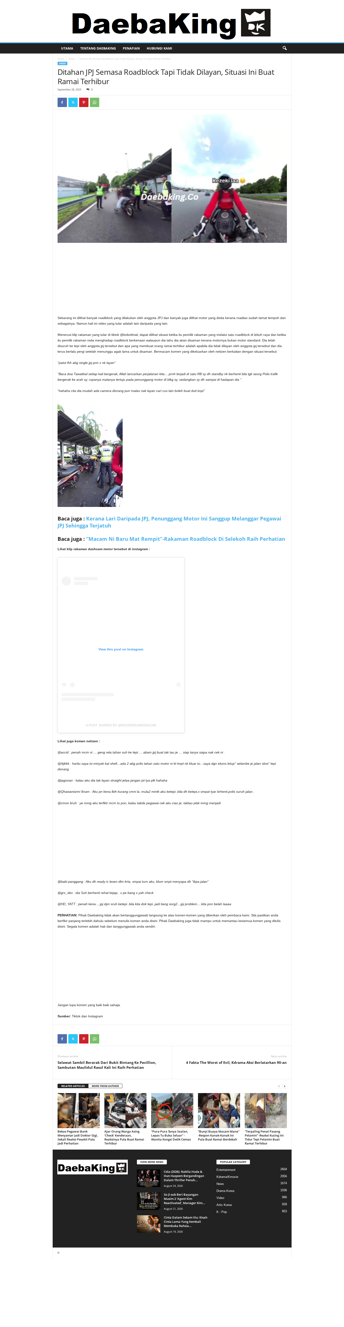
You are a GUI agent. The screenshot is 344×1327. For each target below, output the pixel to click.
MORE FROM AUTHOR (105, 1086)
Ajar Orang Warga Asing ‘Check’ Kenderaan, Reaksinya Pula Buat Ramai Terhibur (124, 1137)
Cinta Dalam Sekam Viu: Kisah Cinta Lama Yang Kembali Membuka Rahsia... (185, 1221)
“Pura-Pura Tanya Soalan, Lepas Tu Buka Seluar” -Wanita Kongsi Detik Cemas (171, 1135)
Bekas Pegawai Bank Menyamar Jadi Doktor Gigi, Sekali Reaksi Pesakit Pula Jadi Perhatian (78, 1137)
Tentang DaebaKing (98, 48)
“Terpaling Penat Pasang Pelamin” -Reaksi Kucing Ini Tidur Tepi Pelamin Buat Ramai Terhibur (264, 1137)
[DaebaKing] (172, 21)
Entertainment (225, 1170)
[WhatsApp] (94, 102)
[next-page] (284, 1086)
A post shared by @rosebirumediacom (121, 725)
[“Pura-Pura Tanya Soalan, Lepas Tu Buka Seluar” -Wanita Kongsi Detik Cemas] (172, 1110)
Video (72, 58)
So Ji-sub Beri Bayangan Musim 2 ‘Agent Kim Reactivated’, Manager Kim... (184, 1198)
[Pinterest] (83, 102)
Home (61, 58)
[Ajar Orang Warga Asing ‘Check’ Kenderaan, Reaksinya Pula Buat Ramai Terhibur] (125, 1110)
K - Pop (221, 1212)
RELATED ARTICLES (73, 1086)
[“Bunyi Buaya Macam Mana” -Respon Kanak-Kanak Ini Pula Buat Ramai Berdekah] (219, 1110)
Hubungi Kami (159, 48)
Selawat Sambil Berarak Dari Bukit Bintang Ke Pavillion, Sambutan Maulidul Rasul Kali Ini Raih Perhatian (107, 1065)
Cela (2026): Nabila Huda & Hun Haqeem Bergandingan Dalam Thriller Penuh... (184, 1175)
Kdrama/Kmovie (227, 1177)
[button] (284, 48)
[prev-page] (279, 1086)
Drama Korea (225, 1191)
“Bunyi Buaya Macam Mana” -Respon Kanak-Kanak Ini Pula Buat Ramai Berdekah (218, 1135)
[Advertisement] (172, 280)
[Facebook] (62, 102)
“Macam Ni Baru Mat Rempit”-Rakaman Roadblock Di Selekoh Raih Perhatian (185, 538)
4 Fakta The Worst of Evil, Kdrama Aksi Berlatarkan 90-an (236, 1062)
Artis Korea (224, 1205)
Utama (67, 48)
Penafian (131, 48)
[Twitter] (73, 102)
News (220, 1184)
